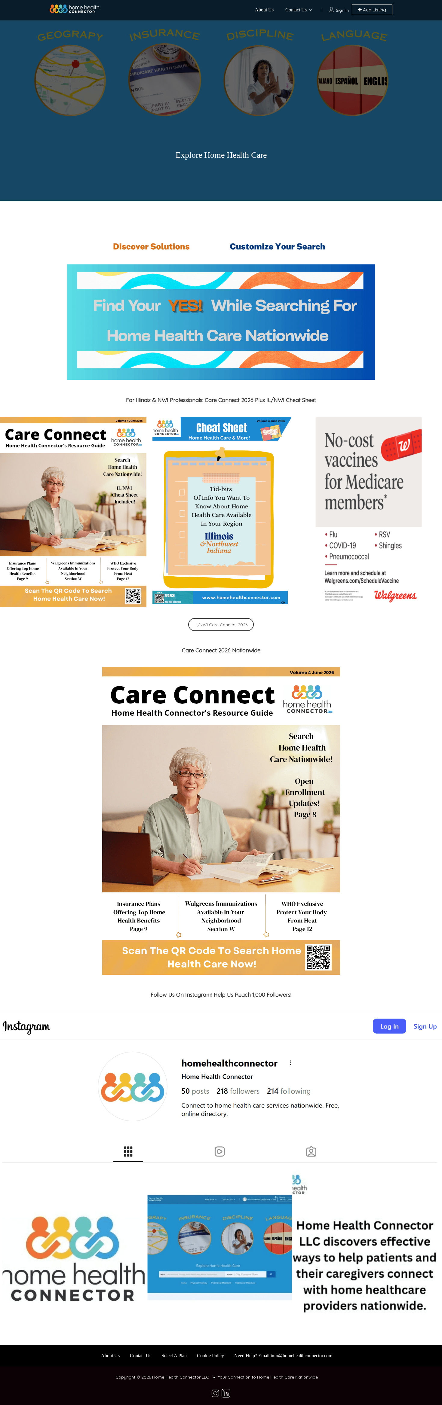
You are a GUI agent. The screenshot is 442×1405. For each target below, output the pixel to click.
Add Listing (374, 10)
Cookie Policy (210, 1355)
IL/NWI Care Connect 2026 (221, 624)
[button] (73, 512)
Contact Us (296, 9)
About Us (264, 9)
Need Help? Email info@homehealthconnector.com (283, 1355)
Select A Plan (174, 1355)
